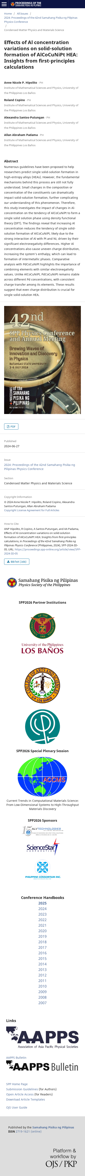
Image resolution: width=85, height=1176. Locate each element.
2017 (42, 947)
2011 (42, 980)
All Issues (22, 13)
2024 (42, 908)
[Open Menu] (4, 4)
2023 (42, 914)
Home (8, 13)
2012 (42, 975)
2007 (42, 1002)
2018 (42, 941)
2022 (42, 919)
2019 (42, 936)
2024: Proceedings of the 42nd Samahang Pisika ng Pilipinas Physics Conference (40, 20)
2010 (42, 986)
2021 (42, 925)
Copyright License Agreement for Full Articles (31, 510)
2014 (42, 964)
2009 (42, 991)
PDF (12, 426)
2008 (42, 997)
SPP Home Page (17, 1084)
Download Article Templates (25, 1099)
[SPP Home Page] (42, 587)
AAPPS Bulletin (16, 1058)
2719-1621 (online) (28, 1131)
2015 (42, 958)
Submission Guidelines (22, 1089)
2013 (42, 969)
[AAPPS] (42, 1047)
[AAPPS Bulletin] (42, 1071)
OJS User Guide (16, 1107)
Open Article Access (20, 1094)
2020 (42, 930)
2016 (42, 952)
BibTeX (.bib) (18, 561)
